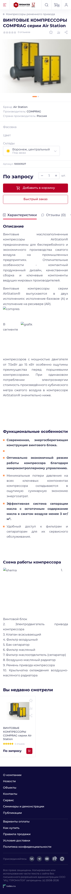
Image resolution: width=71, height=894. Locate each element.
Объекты (9, 787)
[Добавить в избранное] (51, 32)
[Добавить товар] (56, 175)
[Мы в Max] (62, 858)
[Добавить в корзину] (29, 751)
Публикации (12, 813)
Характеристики (22, 215)
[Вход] (66, 5)
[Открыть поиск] (46, 5)
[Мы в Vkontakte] (31, 858)
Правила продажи (16, 834)
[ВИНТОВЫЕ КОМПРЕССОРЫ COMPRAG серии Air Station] (35, 66)
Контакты (10, 794)
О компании (12, 775)
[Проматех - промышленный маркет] (24, 5)
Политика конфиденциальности (27, 846)
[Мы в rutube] (54, 858)
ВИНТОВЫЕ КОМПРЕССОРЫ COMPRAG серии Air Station (17, 733)
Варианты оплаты (16, 821)
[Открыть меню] (5, 5)
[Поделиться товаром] (66, 32)
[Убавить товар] (42, 175)
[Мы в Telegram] (39, 858)
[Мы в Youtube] (47, 858)
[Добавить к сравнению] (58, 32)
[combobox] (31, 151)
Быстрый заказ (35, 199)
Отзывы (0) (56, 215)
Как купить (11, 828)
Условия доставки (16, 840)
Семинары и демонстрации (23, 806)
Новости (9, 781)
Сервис (8, 800)
